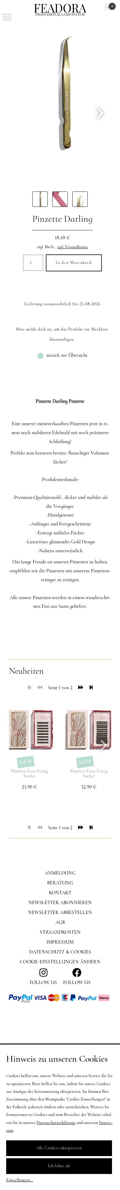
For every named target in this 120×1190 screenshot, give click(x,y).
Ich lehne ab (59, 1165)
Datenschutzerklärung (56, 1122)
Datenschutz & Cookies (60, 952)
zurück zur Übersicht (66, 355)
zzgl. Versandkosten (72, 247)
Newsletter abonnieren (60, 903)
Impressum (60, 942)
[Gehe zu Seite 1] (29, 688)
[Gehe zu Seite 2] (80, 688)
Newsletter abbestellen (60, 912)
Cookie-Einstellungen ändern (60, 962)
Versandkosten (60, 932)
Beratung (60, 883)
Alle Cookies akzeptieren (59, 1148)
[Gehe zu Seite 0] (39, 688)
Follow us (76, 982)
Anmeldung (60, 873)
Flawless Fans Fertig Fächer (29, 773)
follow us (43, 982)
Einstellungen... (19, 1180)
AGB (60, 922)
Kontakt (60, 893)
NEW (25, 762)
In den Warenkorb (74, 262)
